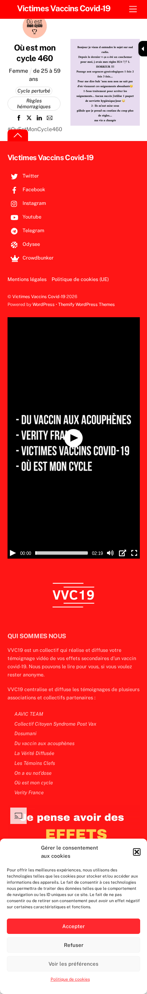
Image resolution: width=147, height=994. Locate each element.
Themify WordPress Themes (86, 304)
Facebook (33, 189)
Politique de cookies (70, 979)
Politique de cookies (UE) (80, 279)
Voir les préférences (73, 964)
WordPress (43, 304)
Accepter (73, 926)
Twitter (30, 176)
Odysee (30, 244)
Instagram (33, 203)
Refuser (73, 945)
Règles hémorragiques (34, 104)
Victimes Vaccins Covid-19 (38, 296)
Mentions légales (27, 279)
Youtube (31, 217)
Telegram (32, 230)
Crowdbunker (37, 258)
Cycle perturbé (33, 91)
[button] (136, 852)
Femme (18, 71)
